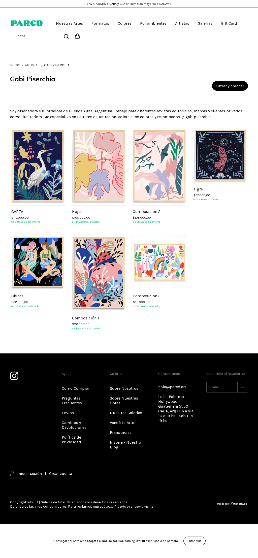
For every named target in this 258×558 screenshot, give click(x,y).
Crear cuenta (60, 473)
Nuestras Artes (69, 23)
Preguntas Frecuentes (72, 400)
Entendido (194, 541)
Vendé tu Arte (122, 422)
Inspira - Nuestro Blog (125, 444)
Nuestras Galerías (126, 412)
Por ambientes (153, 23)
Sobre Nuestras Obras (124, 400)
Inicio (15, 65)
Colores (125, 23)
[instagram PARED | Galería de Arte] (14, 375)
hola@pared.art (172, 386)
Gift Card (229, 23)
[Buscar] (66, 36)
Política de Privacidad (71, 439)
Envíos (68, 412)
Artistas (182, 23)
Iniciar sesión (29, 473)
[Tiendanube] (232, 504)
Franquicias (121, 432)
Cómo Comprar (76, 388)
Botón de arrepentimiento (135, 506)
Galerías (205, 23)
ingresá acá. (103, 506)
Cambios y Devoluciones (74, 425)
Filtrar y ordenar (230, 86)
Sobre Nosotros (124, 388)
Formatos (100, 23)
